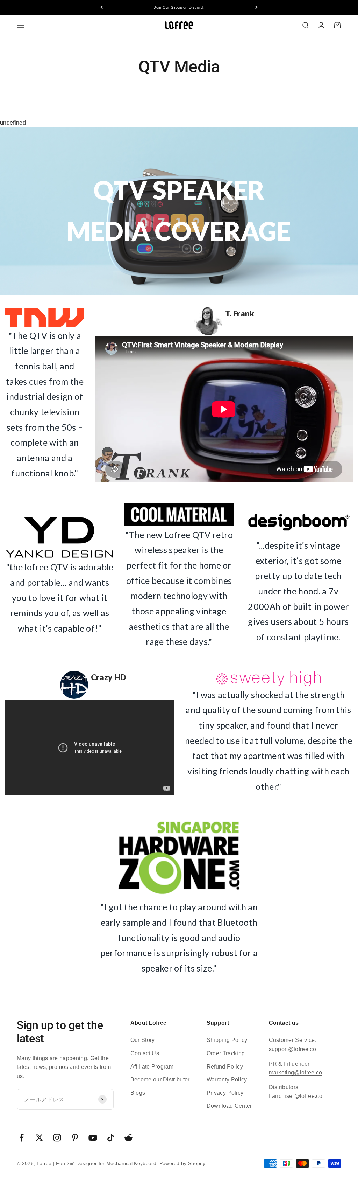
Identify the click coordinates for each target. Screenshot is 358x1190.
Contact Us (144, 1053)
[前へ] (101, 7)
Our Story (142, 1040)
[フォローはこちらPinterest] (75, 1137)
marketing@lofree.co (295, 1073)
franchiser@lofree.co (295, 1096)
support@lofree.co (292, 1049)
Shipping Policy (227, 1040)
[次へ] (256, 7)
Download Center (229, 1106)
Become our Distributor (160, 1080)
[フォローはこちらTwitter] (39, 1137)
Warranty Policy (227, 1080)
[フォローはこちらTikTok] (110, 1137)
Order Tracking (226, 1053)
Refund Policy (225, 1067)
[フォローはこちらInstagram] (57, 1137)
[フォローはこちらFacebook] (21, 1137)
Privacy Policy (225, 1093)
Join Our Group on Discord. (179, 7)
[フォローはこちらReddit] (128, 1137)
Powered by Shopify (182, 1163)
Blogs (137, 1093)
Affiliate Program (151, 1067)
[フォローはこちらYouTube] (93, 1137)
